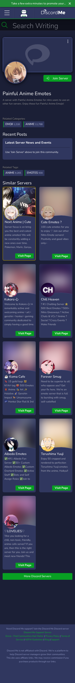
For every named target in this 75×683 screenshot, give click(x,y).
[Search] (4, 25)
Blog (46, 639)
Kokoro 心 (11, 299)
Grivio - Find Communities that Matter (24, 636)
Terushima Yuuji (52, 454)
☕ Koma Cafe (14, 376)
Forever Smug (51, 376)
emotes (35, 173)
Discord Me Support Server (37, 632)
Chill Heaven (50, 299)
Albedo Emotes (15, 454)
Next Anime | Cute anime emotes (18, 224)
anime (13, 173)
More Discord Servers (37, 576)
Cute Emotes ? (51, 222)
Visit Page (24, 256)
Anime (34, 124)
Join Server (60, 78)
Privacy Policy (52, 636)
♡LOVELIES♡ (14, 531)
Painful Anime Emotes (27, 93)
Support (55, 639)
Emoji (12, 124)
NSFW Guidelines (34, 639)
